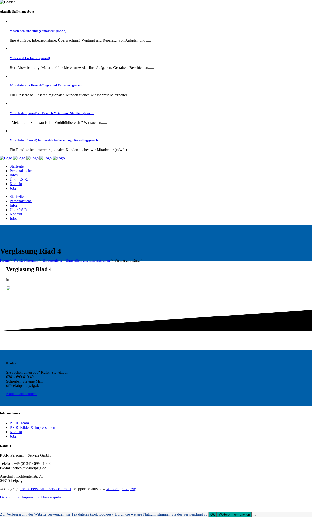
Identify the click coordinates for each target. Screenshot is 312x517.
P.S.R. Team (19, 423)
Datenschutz (9, 497)
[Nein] (254, 515)
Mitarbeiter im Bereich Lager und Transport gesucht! (46, 85)
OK (212, 514)
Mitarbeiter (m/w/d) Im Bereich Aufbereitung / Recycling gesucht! (55, 140)
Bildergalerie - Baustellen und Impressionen (76, 260)
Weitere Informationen (234, 514)
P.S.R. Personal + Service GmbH (45, 489)
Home (5, 260)
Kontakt (16, 432)
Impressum (30, 497)
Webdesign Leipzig (121, 489)
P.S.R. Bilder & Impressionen (32, 427)
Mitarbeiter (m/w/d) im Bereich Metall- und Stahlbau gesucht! (52, 113)
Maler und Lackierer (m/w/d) (30, 58)
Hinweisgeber (52, 497)
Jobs (13, 436)
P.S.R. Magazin (26, 260)
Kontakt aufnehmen (21, 394)
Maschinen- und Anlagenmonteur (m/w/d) (38, 31)
